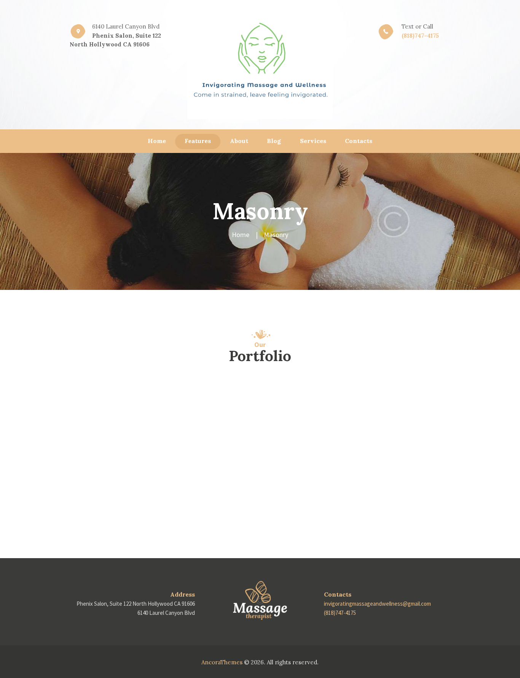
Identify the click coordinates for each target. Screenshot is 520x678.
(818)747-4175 (420, 35)
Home (240, 234)
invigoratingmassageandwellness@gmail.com (377, 603)
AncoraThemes (221, 662)
